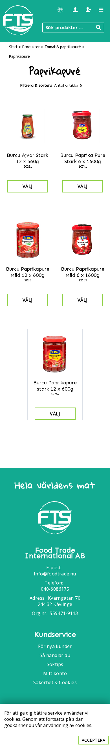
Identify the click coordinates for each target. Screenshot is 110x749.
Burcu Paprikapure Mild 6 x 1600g (82, 272)
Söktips (55, 664)
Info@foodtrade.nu (55, 574)
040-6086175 (55, 589)
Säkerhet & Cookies (55, 682)
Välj (28, 186)
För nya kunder (55, 646)
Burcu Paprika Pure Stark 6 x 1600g (82, 158)
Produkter (31, 47)
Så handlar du (55, 655)
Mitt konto (55, 673)
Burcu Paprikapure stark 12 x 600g (55, 386)
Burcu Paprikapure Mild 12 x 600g (27, 272)
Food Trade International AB (55, 553)
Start (13, 47)
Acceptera (93, 740)
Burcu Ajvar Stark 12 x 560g (27, 158)
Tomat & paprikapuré (63, 47)
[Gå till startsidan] (55, 518)
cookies (12, 719)
